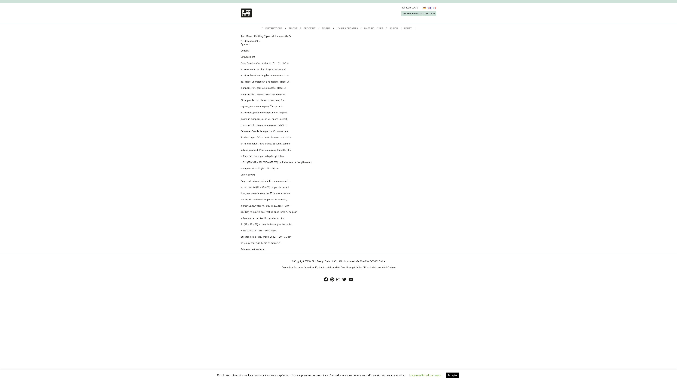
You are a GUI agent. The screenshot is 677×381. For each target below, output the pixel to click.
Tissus (326, 28)
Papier (393, 28)
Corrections (287, 267)
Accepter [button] (452, 375)
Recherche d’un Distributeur (419, 14)
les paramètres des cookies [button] (425, 375)
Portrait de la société (374, 267)
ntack (247, 44)
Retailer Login (409, 8)
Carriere (391, 267)
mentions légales (313, 267)
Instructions (273, 28)
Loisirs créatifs (347, 28)
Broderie (310, 28)
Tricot (293, 28)
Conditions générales (351, 267)
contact (299, 267)
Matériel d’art (373, 28)
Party (408, 28)
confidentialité (332, 267)
